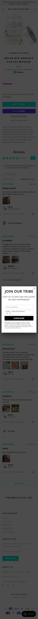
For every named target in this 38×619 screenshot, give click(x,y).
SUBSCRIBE (19, 318)
